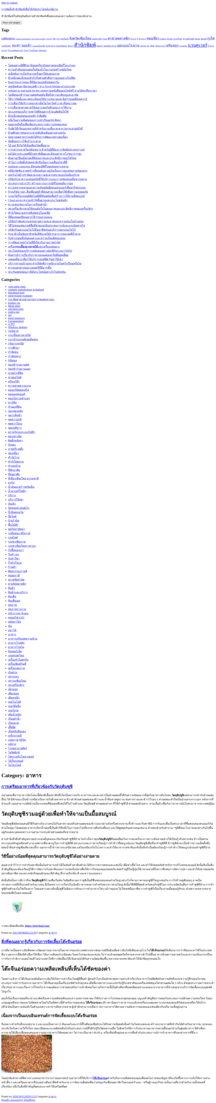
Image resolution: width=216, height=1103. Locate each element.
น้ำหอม (170, 39)
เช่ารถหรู (13, 676)
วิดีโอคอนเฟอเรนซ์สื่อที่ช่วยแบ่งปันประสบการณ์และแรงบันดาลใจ (46, 225)
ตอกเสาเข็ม (15, 436)
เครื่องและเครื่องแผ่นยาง (34, 246)
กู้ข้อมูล (12, 360)
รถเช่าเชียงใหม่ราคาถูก (22, 546)
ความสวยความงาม (19, 385)
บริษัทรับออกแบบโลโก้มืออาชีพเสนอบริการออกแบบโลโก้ (42, 229)
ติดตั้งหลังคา (15, 440)
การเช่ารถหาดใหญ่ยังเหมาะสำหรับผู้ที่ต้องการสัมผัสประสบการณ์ (46, 149)
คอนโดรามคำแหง (19, 398)
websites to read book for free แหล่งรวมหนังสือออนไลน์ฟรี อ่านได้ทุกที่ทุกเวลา (52, 90)
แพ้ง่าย (12, 744)
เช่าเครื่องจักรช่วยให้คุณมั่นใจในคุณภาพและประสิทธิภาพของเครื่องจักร (50, 208)
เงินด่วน (12, 672)
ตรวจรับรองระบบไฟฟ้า (21, 432)
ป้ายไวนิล (13, 520)
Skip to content (9, 2)
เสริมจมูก (172, 45)
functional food (16, 292)
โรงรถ (26, 50)
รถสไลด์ (13, 537)
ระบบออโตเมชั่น (38, 46)
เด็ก (148, 46)
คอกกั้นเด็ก (64, 39)
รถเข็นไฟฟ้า (6, 46)
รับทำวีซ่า (14, 558)
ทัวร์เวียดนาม (16, 461)
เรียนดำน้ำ (14, 718)
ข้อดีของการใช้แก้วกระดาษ (24, 141)
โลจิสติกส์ (14, 752)
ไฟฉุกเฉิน (42, 50)
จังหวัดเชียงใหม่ (80, 38)
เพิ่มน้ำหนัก (14, 714)
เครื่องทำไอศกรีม (18, 659)
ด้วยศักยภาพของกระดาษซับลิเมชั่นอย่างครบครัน (37, 132)
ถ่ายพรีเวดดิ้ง (15, 449)
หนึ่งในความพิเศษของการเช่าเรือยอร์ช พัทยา (34, 120)
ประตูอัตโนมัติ (188, 39)
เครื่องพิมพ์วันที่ (17, 664)
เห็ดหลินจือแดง (17, 731)
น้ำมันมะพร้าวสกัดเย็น (21, 486)
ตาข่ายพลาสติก (119, 38)
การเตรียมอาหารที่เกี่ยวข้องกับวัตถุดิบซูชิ (37, 786)
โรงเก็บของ (33, 50)
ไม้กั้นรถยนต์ (15, 761)
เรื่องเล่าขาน (160, 46)
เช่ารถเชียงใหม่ (17, 680)
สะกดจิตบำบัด (16, 579)
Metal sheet (14, 306)
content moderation (23, 39)
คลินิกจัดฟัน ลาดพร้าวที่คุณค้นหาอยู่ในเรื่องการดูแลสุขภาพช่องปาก (48, 170)
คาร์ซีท (12, 402)
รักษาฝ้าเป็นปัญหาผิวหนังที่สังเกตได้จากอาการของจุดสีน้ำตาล (44, 234)
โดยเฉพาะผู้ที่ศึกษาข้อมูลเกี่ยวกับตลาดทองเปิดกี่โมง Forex (42, 65)
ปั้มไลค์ (12, 516)
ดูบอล (105, 39)
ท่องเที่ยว (153, 38)
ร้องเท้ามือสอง (61, 46)
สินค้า (11, 588)
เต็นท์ (152, 46)
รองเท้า (26, 45)
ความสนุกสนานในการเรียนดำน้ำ (27, 204)
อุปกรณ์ (143, 46)
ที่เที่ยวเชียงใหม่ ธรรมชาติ (23, 478)
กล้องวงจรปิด (16, 343)
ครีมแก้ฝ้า (14, 381)
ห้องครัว (100, 46)
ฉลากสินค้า (15, 415)
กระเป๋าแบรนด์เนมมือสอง (23, 339)
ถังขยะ (12, 444)
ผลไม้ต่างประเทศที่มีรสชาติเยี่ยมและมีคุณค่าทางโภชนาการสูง (45, 153)
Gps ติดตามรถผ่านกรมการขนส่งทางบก (31, 299)
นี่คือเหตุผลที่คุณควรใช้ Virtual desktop (30, 217)
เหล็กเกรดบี (15, 735)
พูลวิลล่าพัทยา (16, 529)
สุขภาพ (12, 605)
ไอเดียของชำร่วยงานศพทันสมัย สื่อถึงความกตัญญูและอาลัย (43, 94)
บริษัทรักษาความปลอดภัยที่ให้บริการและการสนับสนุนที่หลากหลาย (47, 179)
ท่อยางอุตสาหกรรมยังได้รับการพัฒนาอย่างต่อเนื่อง (38, 137)
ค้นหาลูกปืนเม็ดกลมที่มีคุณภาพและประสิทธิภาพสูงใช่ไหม (42, 158)
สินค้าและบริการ (18, 592)
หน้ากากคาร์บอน (18, 613)
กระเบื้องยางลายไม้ (19, 335)
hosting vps (14, 303)
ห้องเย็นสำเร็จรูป (109, 46)
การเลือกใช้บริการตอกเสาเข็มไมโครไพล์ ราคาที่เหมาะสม (42, 103)
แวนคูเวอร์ (197, 45)
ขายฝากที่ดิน (15, 373)
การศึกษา (14, 347)
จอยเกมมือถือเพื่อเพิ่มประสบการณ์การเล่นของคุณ (37, 124)
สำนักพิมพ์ (85, 45)
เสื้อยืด (12, 727)
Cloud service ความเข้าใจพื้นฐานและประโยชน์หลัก (38, 200)
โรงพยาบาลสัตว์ (17, 748)
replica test (13, 312)
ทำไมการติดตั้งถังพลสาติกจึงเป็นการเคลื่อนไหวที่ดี (37, 162)
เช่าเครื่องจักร (16, 685)
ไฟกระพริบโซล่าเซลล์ (21, 756)
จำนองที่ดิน (14, 406)
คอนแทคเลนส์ (16, 394)
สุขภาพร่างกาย (17, 609)
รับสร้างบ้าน (50, 46)
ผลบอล (197, 39)
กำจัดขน (13, 352)
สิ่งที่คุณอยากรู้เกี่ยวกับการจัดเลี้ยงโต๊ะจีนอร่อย (41, 941)
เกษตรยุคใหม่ (16, 655)
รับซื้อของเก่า (16, 550)
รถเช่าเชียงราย (17, 541)
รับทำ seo (13, 554)
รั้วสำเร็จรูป (14, 562)
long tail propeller (38, 39)
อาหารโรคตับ (16, 642)
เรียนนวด (13, 723)
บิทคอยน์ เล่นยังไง (18, 508)
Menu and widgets (11, 22)
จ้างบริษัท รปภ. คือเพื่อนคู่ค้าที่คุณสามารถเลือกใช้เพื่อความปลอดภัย (48, 191)
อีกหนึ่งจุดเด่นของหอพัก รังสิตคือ (27, 115)
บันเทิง (12, 503)
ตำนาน (133, 39)
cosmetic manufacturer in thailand (26, 289)
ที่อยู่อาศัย (14, 474)
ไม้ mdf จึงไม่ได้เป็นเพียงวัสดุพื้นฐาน (28, 145)
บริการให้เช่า (15, 499)
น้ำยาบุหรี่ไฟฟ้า (17, 491)
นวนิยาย (163, 39)
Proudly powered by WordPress (18, 1100)
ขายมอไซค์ (15, 377)
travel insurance (16, 318)
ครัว (58, 39)
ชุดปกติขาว (15, 427)
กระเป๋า (49, 39)
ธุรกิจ (11, 482)
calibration (8, 38)
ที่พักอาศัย (14, 470)
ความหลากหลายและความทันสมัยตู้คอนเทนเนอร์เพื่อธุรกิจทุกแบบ (47, 187)
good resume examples (20, 295)
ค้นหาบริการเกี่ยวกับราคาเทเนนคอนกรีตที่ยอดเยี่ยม (38, 255)
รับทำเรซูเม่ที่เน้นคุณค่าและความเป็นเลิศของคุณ (36, 238)
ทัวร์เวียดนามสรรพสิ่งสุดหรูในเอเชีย (29, 212)
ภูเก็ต (211, 38)
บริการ (12, 495)
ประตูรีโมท (177, 39)
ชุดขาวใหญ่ (15, 423)
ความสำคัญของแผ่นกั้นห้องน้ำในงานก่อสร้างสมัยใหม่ (40, 69)
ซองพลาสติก (97, 39)
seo (10, 315)
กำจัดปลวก (14, 356)
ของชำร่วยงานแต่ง (19, 368)
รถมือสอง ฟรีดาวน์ (19, 533)
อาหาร (12, 634)
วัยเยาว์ (70, 46)
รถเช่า (16, 45)
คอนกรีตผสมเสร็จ (18, 390)
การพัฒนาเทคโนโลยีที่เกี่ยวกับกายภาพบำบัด (34, 242)
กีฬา (54, 39)
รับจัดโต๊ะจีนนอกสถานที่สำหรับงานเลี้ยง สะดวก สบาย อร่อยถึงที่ (45, 128)
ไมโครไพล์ (14, 765)
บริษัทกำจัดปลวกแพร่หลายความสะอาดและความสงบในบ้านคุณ (46, 221)
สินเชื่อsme (14, 600)
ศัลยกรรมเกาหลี (17, 571)
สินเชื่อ (12, 596)
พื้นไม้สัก (13, 524)
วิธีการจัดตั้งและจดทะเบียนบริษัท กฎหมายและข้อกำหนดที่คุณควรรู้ (47, 99)
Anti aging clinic (17, 286)
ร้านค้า (12, 567)
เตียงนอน (13, 693)
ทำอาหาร (142, 39)
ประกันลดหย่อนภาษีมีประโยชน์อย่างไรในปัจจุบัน (37, 271)
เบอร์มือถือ (14, 706)
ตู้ (137, 39)
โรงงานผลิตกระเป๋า (15, 50)
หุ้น (10, 626)
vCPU (11, 324)
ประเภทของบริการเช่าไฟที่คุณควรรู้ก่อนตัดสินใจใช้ (38, 111)
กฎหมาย (13, 331)
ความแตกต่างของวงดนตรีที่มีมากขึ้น (29, 267)
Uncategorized (16, 321)
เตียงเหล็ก (14, 697)
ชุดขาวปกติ (15, 419)
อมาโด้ (12, 630)
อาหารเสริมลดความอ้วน (22, 638)
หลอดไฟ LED (16, 617)
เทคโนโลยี (14, 701)
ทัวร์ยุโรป (13, 457)
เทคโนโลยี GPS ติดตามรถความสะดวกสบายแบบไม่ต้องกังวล (43, 175)
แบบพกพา (183, 46)
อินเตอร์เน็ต (15, 651)
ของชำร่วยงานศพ (18, 364)
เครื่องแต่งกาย (16, 668)
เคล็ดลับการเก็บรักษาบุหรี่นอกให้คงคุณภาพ (33, 73)
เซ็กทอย (13, 689)
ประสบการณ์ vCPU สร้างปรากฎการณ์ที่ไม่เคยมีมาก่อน (40, 183)
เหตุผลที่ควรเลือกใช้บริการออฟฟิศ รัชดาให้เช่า (35, 259)
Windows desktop (17, 327)
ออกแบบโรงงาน (128, 45)
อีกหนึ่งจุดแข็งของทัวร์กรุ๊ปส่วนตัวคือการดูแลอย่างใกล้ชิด (41, 78)
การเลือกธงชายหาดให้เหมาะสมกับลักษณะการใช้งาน (39, 107)
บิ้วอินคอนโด (15, 512)
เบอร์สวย (13, 710)
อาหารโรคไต (16, 647)
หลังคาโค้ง (14, 621)
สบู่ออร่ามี (14, 575)
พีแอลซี (204, 39)
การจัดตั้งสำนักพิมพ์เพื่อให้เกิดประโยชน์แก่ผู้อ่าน (29, 9)
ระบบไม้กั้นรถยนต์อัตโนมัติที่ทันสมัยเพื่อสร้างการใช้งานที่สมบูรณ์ (46, 196)
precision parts (15, 309)
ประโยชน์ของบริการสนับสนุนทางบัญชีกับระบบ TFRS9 (40, 250)
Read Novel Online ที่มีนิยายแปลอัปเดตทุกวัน (33, 82)
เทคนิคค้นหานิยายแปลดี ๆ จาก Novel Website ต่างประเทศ (41, 86)
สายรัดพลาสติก (17, 583)
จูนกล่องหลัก (15, 411)
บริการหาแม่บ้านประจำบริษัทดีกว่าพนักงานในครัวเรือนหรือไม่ (45, 263)
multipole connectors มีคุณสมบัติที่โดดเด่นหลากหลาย (38, 166)
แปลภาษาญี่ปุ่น (17, 739)
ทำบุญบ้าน (14, 465)
